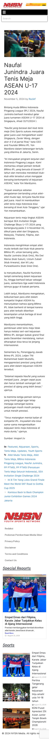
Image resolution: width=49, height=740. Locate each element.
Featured (13, 446)
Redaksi (9, 528)
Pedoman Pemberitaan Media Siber (23, 535)
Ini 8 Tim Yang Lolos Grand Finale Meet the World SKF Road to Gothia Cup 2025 (24, 484)
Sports (34, 446)
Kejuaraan (24, 446)
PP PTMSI (9, 467)
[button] (4, 12)
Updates (22, 451)
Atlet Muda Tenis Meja (20, 455)
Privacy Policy (12, 541)
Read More (9, 633)
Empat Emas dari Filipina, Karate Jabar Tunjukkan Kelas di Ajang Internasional (23, 620)
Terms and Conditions (16, 554)
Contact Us (11, 560)
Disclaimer (10, 547)
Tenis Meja (10, 451)
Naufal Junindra (33, 463)
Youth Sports (35, 451)
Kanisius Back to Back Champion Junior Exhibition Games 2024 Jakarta (23, 496)
